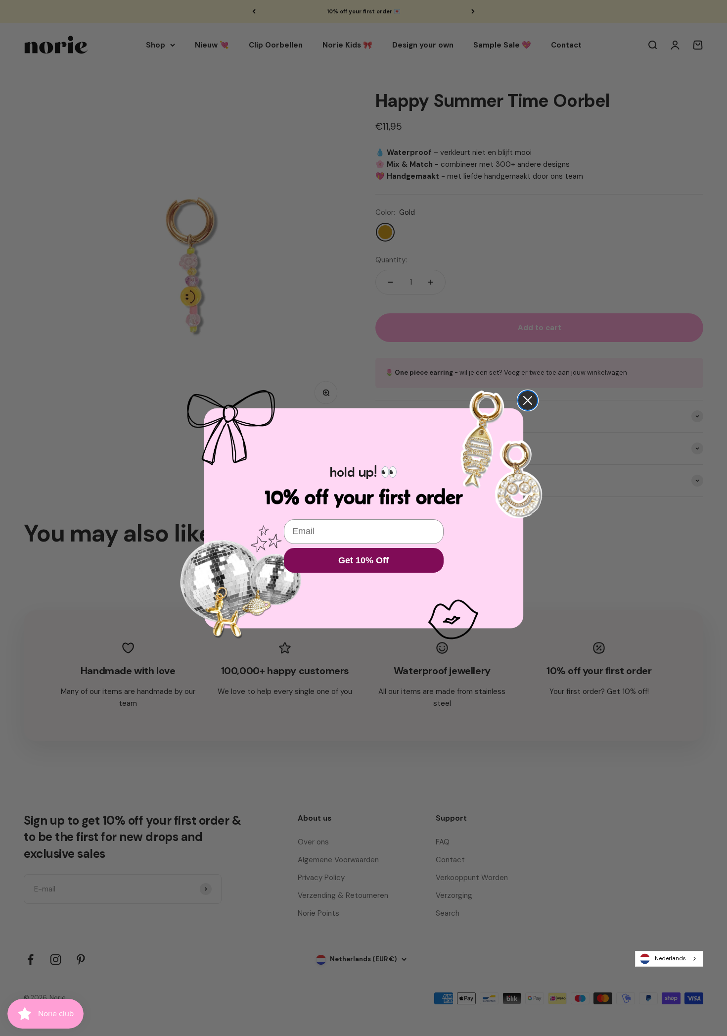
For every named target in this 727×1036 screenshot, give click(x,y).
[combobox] (669, 959)
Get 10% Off (363, 560)
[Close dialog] (528, 400)
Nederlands (670, 958)
